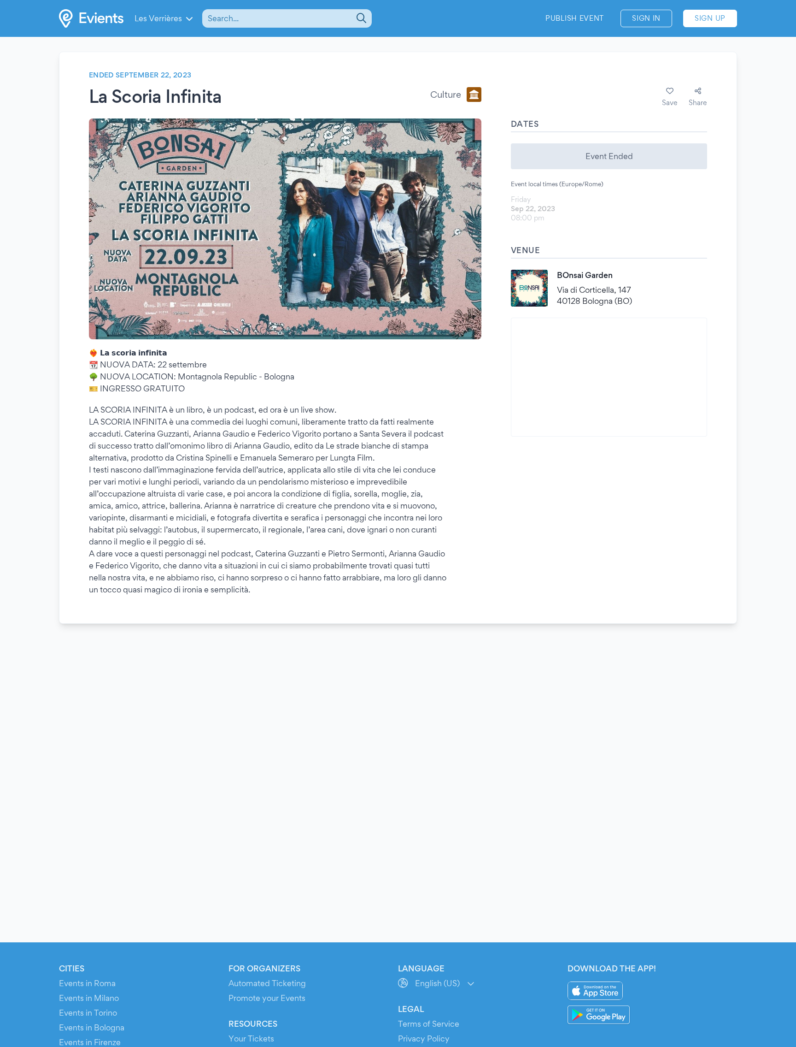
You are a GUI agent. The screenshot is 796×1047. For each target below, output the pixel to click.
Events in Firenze (90, 1042)
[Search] (360, 18)
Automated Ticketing (267, 983)
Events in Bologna (91, 1027)
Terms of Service (428, 1024)
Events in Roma (87, 983)
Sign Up (710, 18)
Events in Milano (89, 998)
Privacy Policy (424, 1038)
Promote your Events (266, 998)
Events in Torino (88, 1012)
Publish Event (574, 18)
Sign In (646, 18)
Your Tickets (251, 1038)
